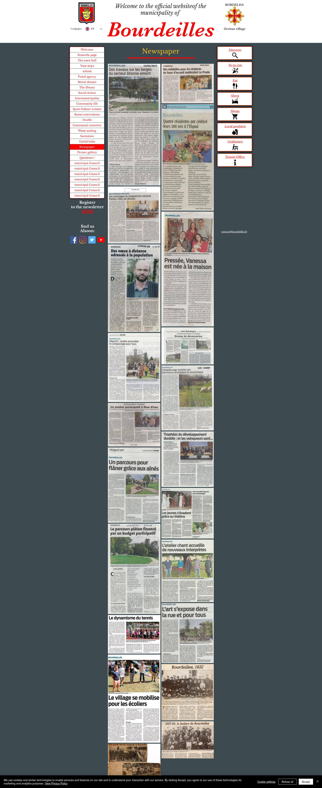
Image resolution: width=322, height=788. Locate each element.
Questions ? (87, 157)
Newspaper (87, 147)
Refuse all (287, 782)
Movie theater (87, 82)
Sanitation (87, 136)
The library (87, 87)
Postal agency (87, 76)
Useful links (87, 141)
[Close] (317, 781)
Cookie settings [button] (266, 782)
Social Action (87, 93)
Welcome (87, 49)
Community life (87, 103)
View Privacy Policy (56, 783)
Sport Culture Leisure (87, 109)
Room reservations (87, 114)
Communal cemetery (87, 125)
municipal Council (87, 163)
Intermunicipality (87, 98)
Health (87, 120)
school (87, 71)
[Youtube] (101, 239)
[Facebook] (73, 239)
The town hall (87, 60)
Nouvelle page (87, 55)
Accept (306, 782)
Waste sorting (87, 130)
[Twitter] (92, 239)
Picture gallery (87, 152)
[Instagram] (82, 239)
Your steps (87, 65)
